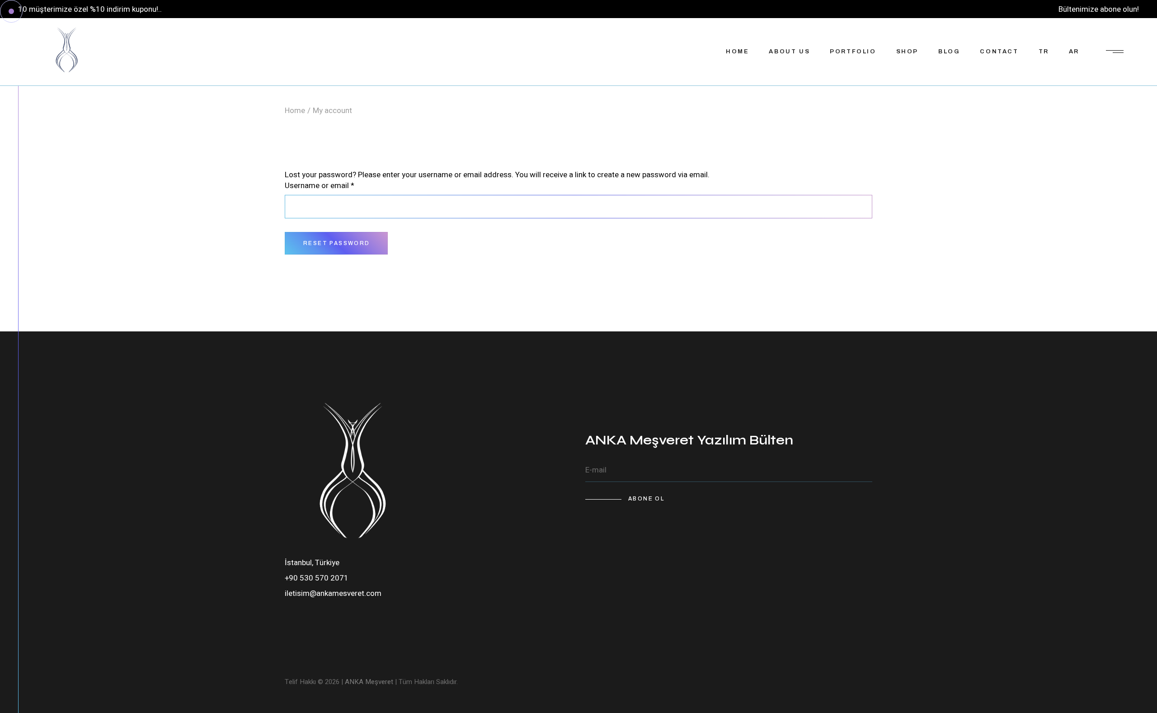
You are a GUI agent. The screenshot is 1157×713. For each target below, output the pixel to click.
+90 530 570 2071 (316, 578)
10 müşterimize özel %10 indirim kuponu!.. (90, 9)
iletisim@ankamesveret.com (333, 593)
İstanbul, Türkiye (312, 562)
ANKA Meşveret (369, 682)
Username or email (334, 185)
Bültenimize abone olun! (1098, 9)
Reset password (336, 243)
